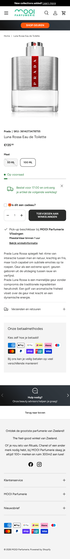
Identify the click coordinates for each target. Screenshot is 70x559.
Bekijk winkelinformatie (23, 243)
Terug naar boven (35, 412)
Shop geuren (35, 25)
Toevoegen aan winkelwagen (47, 215)
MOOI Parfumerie (20, 549)
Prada (7, 131)
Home (7, 36)
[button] (64, 13)
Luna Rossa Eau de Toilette (26, 36)
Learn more (49, 3)
